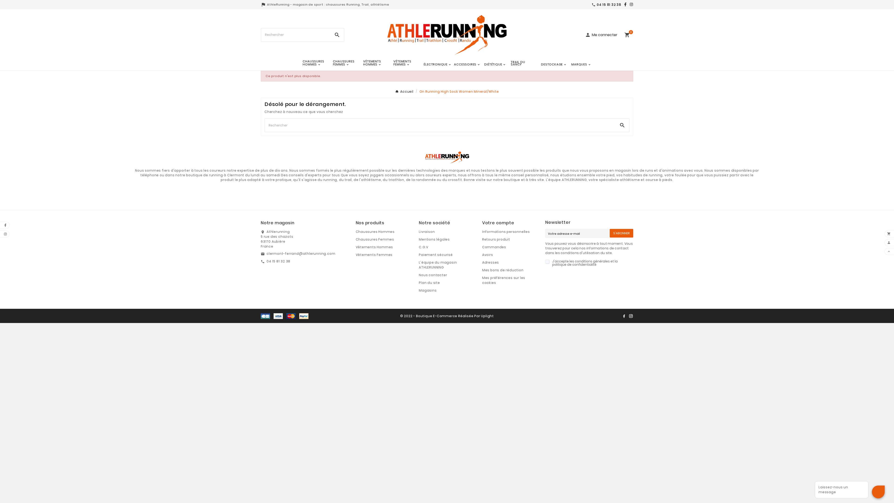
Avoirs (487, 254)
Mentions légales (434, 239)
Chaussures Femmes (375, 239)
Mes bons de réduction (503, 270)
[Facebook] (624, 4)
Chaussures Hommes (375, 231)
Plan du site (429, 282)
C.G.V (423, 247)
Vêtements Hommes (374, 247)
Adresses (490, 262)
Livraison (427, 231)
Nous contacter (433, 275)
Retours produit (496, 239)
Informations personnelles (506, 231)
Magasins (428, 290)
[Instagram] (630, 4)
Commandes (494, 247)
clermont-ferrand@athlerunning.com (301, 253)
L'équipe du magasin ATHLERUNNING (438, 265)
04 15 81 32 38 (278, 261)
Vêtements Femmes (374, 254)
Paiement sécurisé (436, 254)
